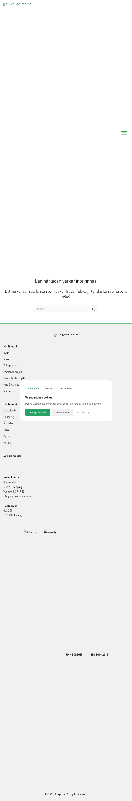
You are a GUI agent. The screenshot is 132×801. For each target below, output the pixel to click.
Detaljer (49, 388)
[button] (6, 465)
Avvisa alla (62, 412)
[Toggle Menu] (124, 132)
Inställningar (84, 412)
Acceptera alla (37, 412)
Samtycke (33, 388)
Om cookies (65, 388)
